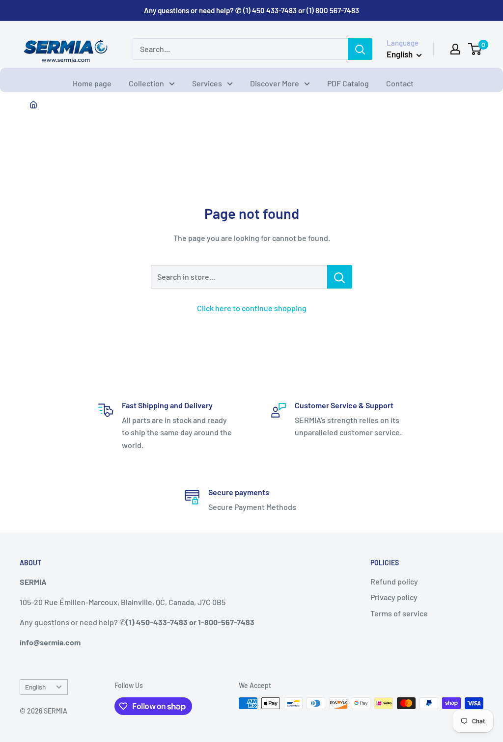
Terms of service (399, 613)
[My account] (455, 49)
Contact (400, 83)
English (35, 687)
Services (207, 83)
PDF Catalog (348, 83)
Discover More (274, 83)
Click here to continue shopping (252, 308)
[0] (475, 49)
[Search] (360, 49)
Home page (92, 83)
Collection (146, 83)
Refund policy (394, 581)
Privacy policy (394, 597)
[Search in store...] (339, 277)
